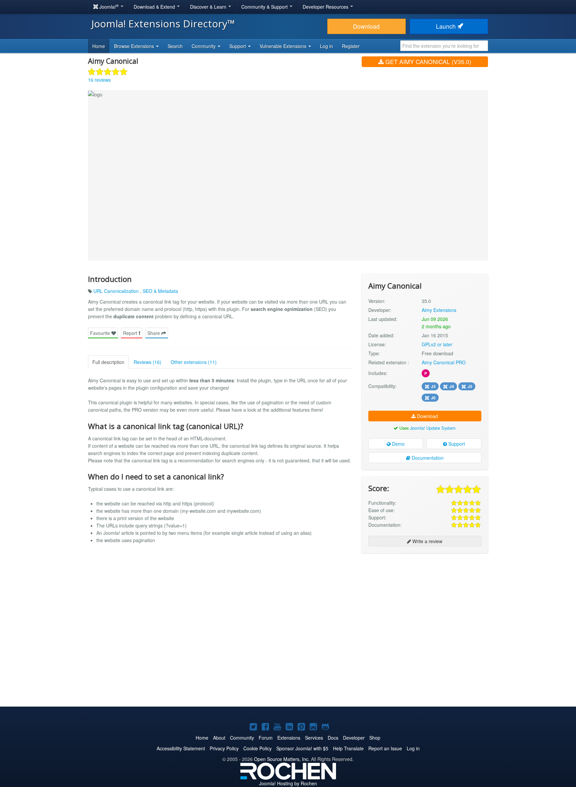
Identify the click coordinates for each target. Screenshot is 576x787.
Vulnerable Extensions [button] (284, 46)
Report (131, 333)
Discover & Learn (209, 6)
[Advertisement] (425, 601)
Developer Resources (326, 6)
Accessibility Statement (181, 748)
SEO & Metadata (160, 291)
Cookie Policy (257, 748)
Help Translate (348, 748)
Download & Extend (155, 6)
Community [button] (204, 46)
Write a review (426, 541)
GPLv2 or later (437, 344)
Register (351, 46)
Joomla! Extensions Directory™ (163, 23)
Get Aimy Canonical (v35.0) (427, 61)
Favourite (100, 333)
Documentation (427, 457)
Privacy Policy (224, 748)
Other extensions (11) (194, 362)
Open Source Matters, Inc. (282, 759)
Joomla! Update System (433, 428)
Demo (398, 443)
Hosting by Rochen (288, 783)
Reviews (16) (147, 362)
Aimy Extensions (439, 310)
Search (175, 46)
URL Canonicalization (116, 291)
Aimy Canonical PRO (444, 362)
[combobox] (444, 45)
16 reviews (99, 79)
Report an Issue (385, 748)
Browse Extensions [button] (134, 46)
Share (154, 333)
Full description (108, 362)
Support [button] (238, 46)
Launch (446, 26)
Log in (326, 46)
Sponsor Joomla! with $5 (302, 748)
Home (98, 46)
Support (456, 443)
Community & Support (265, 6)
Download (366, 26)
